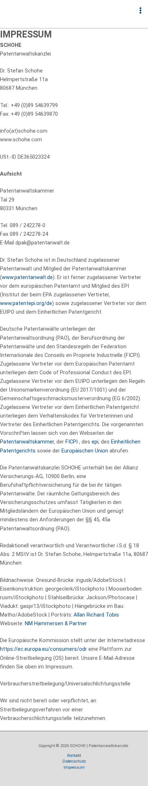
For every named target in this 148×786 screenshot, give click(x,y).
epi (95, 441)
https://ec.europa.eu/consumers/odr (43, 649)
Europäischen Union (84, 450)
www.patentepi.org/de (26, 303)
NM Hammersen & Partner (56, 623)
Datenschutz (74, 761)
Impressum (74, 767)
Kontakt (74, 755)
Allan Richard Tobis (96, 614)
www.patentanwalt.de (27, 277)
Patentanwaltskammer (27, 441)
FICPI (71, 441)
